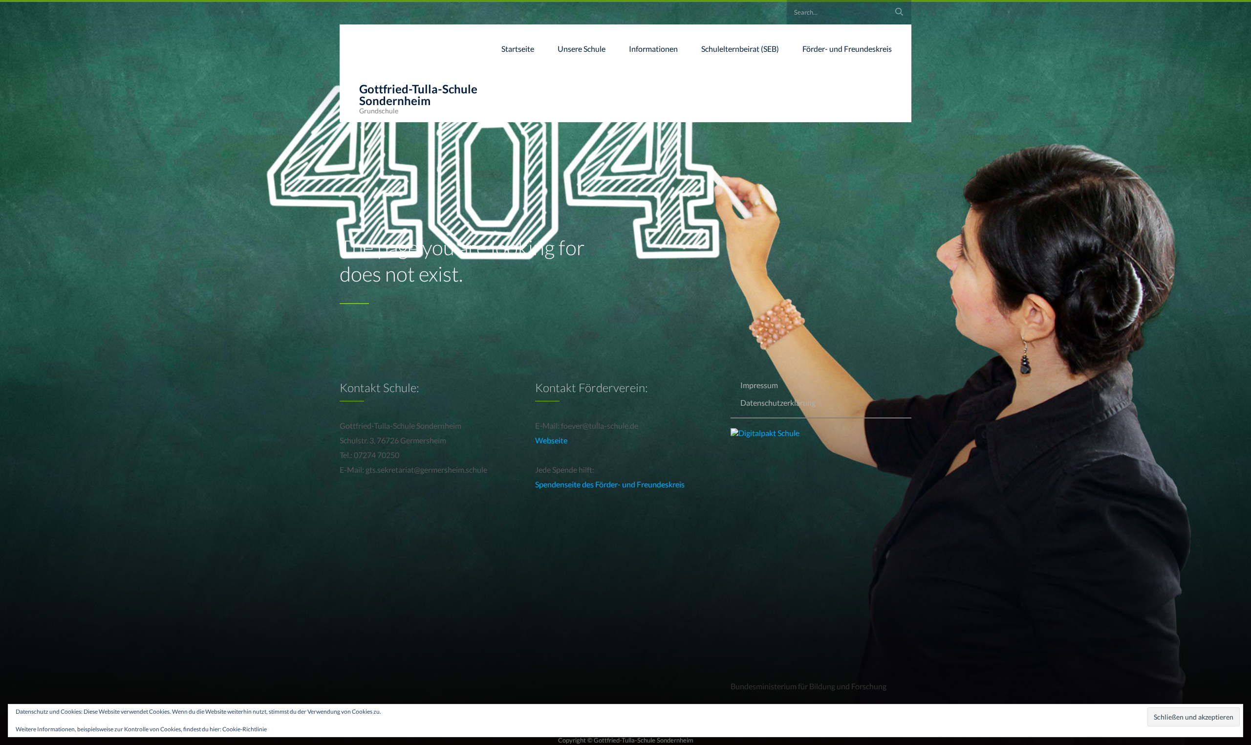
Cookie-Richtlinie (244, 729)
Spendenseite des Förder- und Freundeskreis (610, 484)
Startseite (517, 48)
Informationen (653, 48)
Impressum (759, 385)
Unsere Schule (581, 48)
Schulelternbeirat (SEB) (740, 48)
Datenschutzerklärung (778, 402)
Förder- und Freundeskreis (847, 48)
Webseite (551, 440)
